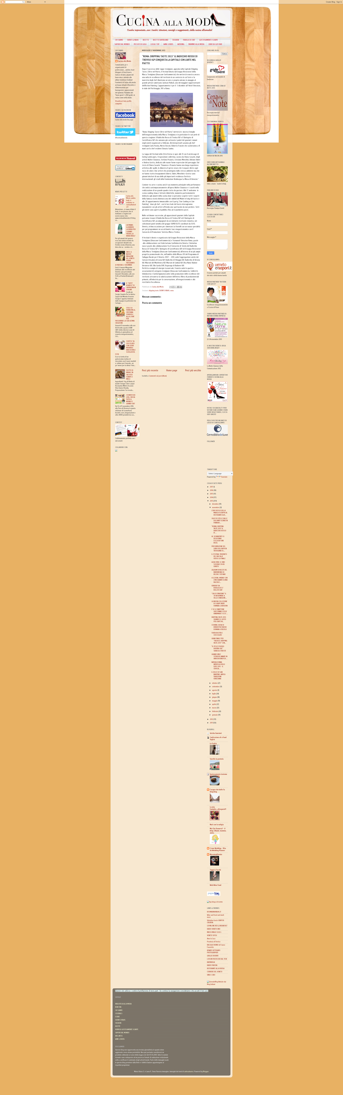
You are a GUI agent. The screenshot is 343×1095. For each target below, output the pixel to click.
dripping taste (154, 291)
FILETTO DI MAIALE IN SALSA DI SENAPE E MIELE (129, 374)
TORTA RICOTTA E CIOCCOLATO (217, 634)
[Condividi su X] (175, 287)
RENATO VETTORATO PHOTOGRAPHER (213, 951)
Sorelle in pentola (216, 759)
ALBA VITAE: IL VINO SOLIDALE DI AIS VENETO (218, 564)
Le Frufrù (213, 744)
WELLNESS (119, 1036)
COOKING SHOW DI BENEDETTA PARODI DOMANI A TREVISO (219, 627)
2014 (211, 497)
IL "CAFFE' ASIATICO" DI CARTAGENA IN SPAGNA (131, 286)
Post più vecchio (193, 370)
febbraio (215, 711)
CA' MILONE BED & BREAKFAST (217, 926)
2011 (211, 723)
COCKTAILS (118, 1013)
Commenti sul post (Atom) (158, 376)
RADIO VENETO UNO (213, 929)
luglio (214, 694)
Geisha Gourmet (216, 733)
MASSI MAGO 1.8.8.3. (214, 932)
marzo (214, 708)
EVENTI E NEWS (164, 291)
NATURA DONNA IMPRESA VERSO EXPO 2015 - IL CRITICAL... (218, 665)
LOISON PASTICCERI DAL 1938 (217, 959)
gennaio (215, 715)
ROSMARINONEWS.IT (214, 912)
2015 (211, 494)
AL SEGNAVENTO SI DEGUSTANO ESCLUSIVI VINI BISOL (218, 539)
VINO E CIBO (211, 975)
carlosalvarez (188, 1071)
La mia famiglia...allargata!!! (218, 808)
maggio (215, 701)
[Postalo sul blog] (173, 287)
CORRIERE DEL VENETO (214, 972)
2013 (211, 501)
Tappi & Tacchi (215, 870)
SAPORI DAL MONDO (122, 44)
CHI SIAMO (119, 40)
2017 (211, 487)
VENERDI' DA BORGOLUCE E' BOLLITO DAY (217, 588)
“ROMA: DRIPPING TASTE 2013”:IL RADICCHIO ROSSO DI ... (219, 529)
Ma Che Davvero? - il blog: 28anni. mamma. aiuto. (218, 831)
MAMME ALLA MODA (196, 44)
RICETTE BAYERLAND (160, 40)
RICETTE (146, 40)
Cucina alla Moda (124, 61)
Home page (171, 370)
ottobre (215, 683)
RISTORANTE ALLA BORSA (215, 968)
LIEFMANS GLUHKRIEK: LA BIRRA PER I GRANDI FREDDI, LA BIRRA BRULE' (131, 230)
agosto (214, 690)
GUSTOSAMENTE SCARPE (208, 40)
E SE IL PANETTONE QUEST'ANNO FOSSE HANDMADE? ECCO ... (220, 611)
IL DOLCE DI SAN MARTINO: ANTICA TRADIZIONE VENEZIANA (218, 675)
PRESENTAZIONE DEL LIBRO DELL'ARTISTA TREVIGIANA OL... (219, 548)
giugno (214, 697)
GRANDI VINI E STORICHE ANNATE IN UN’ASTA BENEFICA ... (219, 656)
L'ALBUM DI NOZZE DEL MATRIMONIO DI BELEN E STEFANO (219, 572)
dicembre (215, 504)
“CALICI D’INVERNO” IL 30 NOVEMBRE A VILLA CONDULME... (219, 596)
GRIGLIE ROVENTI (212, 956)
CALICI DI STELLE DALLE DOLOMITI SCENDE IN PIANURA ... (220, 520)
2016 (212, 490)
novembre (216, 507)
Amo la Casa (211, 939)
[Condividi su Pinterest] (181, 287)
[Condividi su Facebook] (178, 287)
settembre (216, 687)
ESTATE (117, 1017)
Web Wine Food (215, 885)
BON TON (118, 1007)
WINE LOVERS (168, 44)
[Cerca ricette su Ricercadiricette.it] (215, 902)
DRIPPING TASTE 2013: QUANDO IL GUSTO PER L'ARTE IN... (219, 619)
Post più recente (150, 370)
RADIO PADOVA (212, 965)
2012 (211, 719)
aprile (214, 704)
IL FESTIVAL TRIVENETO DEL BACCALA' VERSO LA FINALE (219, 556)
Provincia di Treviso (213, 942)
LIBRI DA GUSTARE (215, 44)
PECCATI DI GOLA (140, 44)
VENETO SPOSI (212, 935)
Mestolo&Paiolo (216, 854)
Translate (224, 477)
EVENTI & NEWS (133, 40)
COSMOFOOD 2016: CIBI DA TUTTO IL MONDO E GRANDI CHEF (130, 399)
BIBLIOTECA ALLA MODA (123, 1004)
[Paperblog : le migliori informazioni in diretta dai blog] (213, 895)
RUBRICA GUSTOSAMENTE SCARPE (126, 1029)
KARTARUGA (211, 962)
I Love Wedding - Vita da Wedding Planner (218, 849)
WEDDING (180, 44)
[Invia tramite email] (170, 287)
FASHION (175, 40)
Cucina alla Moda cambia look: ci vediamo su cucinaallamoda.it (131, 201)
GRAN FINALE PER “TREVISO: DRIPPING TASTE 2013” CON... (219, 640)
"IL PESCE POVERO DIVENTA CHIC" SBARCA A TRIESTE (219, 648)
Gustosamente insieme (218, 774)
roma (172, 291)
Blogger (205, 1071)
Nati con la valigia (217, 825)
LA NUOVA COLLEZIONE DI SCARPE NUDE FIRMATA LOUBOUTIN (220, 603)
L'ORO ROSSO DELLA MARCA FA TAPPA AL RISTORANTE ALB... (220, 513)
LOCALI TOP (155, 44)
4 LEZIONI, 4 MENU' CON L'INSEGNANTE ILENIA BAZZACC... (220, 580)
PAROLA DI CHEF (189, 40)
